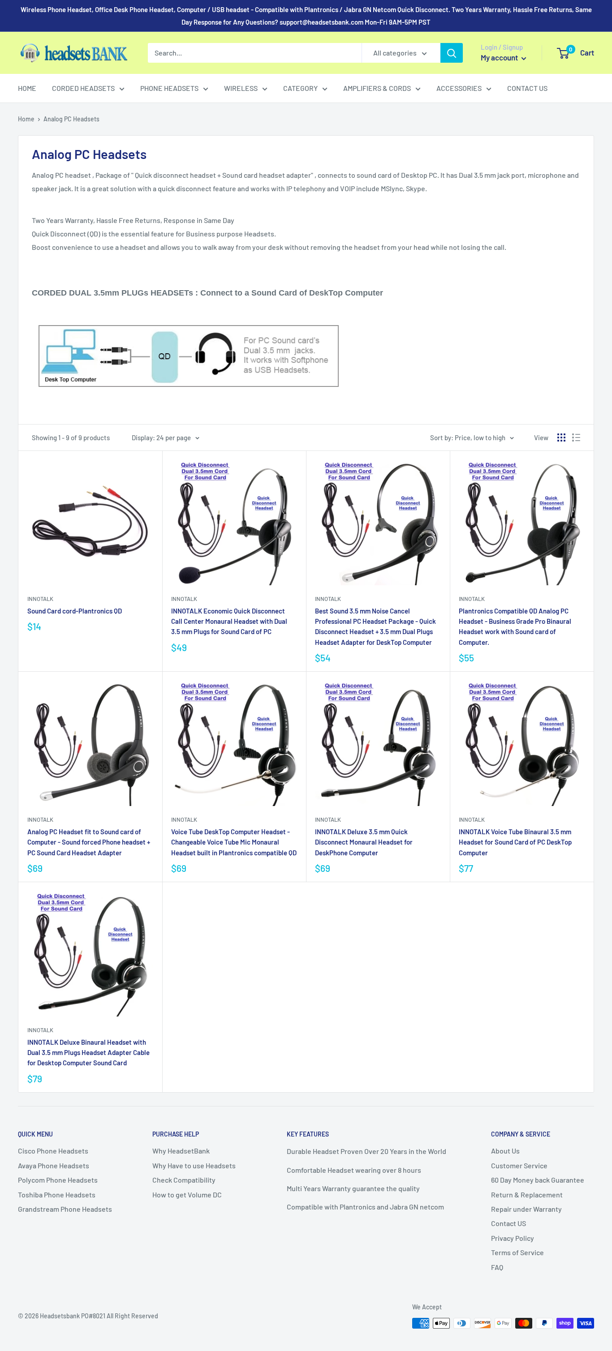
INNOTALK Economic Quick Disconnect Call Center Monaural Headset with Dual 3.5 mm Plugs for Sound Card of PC (229, 621)
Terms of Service (517, 1252)
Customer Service (519, 1165)
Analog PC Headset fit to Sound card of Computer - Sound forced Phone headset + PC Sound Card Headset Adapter (88, 842)
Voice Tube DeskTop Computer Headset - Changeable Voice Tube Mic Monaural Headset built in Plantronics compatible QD (234, 842)
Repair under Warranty (526, 1209)
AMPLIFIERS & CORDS (377, 88)
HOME (27, 88)
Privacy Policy (512, 1238)
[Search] (451, 53)
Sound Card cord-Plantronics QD (74, 611)
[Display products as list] (576, 437)
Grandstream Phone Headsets (65, 1209)
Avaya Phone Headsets (53, 1165)
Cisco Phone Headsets (53, 1150)
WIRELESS (241, 88)
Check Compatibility (183, 1179)
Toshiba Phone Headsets (56, 1194)
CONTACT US (527, 88)
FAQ (497, 1267)
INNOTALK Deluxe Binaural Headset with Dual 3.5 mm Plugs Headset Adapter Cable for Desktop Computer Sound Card (88, 1052)
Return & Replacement (527, 1194)
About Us (505, 1150)
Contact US (508, 1223)
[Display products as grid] (561, 437)
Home (26, 119)
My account (500, 57)
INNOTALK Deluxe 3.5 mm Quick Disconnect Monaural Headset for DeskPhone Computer (364, 842)
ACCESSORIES (459, 88)
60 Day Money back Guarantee (537, 1179)
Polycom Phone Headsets (58, 1179)
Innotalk (40, 598)
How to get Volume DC (187, 1194)
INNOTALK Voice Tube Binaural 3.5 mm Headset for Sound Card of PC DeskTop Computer (515, 842)
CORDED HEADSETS (83, 88)
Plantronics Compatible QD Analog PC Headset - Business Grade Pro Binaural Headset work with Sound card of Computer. (515, 626)
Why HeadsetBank (181, 1150)
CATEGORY (300, 88)
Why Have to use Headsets (194, 1165)
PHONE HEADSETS (169, 88)
